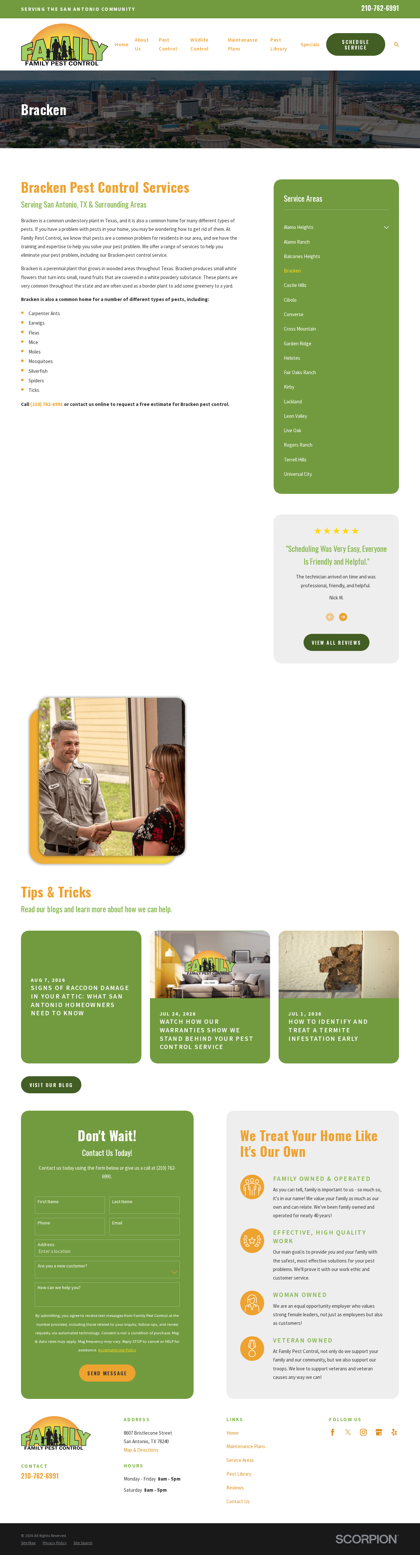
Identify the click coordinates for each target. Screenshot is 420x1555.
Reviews (235, 1487)
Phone (44, 1223)
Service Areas (240, 1460)
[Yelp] (394, 1432)
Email (117, 1223)
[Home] (64, 44)
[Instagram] (363, 1432)
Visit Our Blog (51, 1084)
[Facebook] (332, 1432)
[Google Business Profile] (378, 1432)
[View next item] (343, 617)
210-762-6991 (380, 8)
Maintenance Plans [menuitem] (243, 44)
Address (46, 1244)
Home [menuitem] (121, 44)
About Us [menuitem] (142, 44)
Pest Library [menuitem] (278, 44)
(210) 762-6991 (46, 404)
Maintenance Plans (245, 1446)
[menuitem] (332, 227)
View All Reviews (336, 642)
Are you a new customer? (62, 1266)
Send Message (107, 1373)
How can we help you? (59, 1287)
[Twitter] (348, 1432)
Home (232, 1433)
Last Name (122, 1201)
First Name (48, 1201)
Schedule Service (355, 44)
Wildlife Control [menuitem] (199, 44)
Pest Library (238, 1474)
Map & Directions (141, 1450)
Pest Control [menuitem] (168, 44)
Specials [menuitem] (310, 44)
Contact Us (238, 1501)
